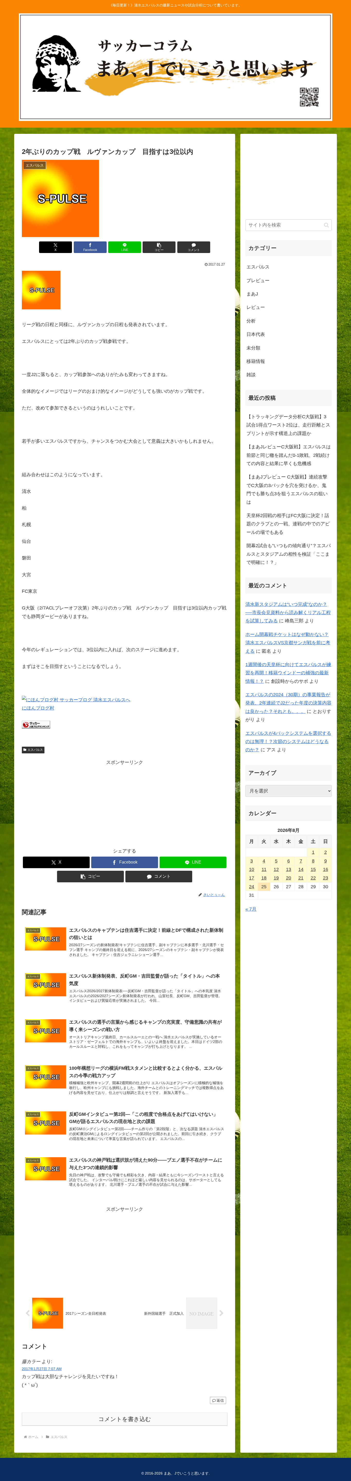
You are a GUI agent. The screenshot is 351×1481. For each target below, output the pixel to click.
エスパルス (35, 750)
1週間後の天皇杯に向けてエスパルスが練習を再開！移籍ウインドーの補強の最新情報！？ (288, 673)
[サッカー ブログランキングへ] (36, 727)
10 (251, 869)
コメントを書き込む (124, 1419)
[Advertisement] (124, 802)
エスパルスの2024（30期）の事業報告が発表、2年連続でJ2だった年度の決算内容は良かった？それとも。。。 (288, 703)
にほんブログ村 (38, 708)
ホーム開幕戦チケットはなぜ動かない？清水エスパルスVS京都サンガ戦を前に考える (287, 643)
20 (288, 878)
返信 (220, 1400)
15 (313, 869)
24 (251, 886)
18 (263, 878)
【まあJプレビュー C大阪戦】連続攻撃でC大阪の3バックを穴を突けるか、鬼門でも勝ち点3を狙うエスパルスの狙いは (287, 489)
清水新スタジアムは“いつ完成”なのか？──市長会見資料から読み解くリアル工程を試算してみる (288, 613)
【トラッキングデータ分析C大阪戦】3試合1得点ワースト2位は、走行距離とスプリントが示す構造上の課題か (288, 425)
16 (325, 869)
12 (276, 869)
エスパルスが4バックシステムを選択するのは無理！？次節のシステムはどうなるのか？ (288, 742)
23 (325, 878)
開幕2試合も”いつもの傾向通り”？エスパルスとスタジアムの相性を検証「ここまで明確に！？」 (288, 554)
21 (300, 878)
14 (300, 869)
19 (276, 878)
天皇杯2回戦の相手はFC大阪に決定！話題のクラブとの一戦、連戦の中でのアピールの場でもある (288, 524)
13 (288, 869)
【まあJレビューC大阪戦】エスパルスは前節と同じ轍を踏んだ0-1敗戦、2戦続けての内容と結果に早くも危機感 (288, 455)
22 (313, 878)
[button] (159, 247)
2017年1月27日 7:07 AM (42, 1369)
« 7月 (250, 909)
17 (251, 878)
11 (264, 869)
